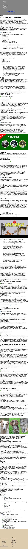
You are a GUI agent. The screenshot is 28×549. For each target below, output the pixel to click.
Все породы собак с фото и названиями (10, 308)
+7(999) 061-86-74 (10, 11)
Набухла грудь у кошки (7, 526)
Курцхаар (6, 506)
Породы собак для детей (7, 213)
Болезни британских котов (8, 528)
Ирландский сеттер (6, 100)
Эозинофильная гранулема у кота (9, 524)
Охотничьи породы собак (7, 164)
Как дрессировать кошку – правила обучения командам (14, 521)
